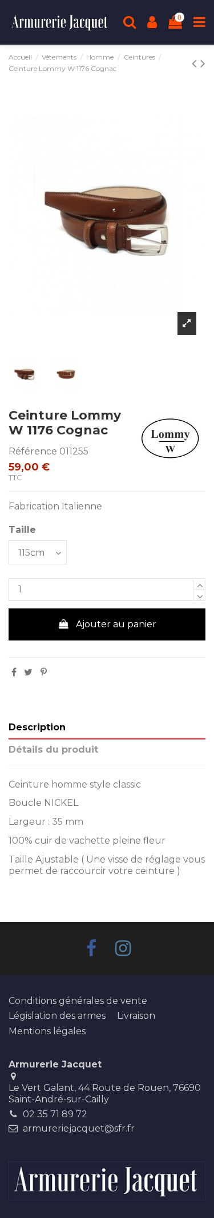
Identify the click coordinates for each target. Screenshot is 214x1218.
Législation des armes (57, 1015)
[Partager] (14, 672)
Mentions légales (47, 1031)
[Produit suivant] (196, 63)
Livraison (136, 1015)
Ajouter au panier (116, 624)
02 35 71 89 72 (55, 1114)
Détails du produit (53, 749)
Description (37, 727)
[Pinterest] (44, 672)
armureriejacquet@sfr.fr (79, 1128)
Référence (33, 451)
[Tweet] (28, 672)
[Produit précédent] (202, 63)
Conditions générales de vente (78, 1000)
